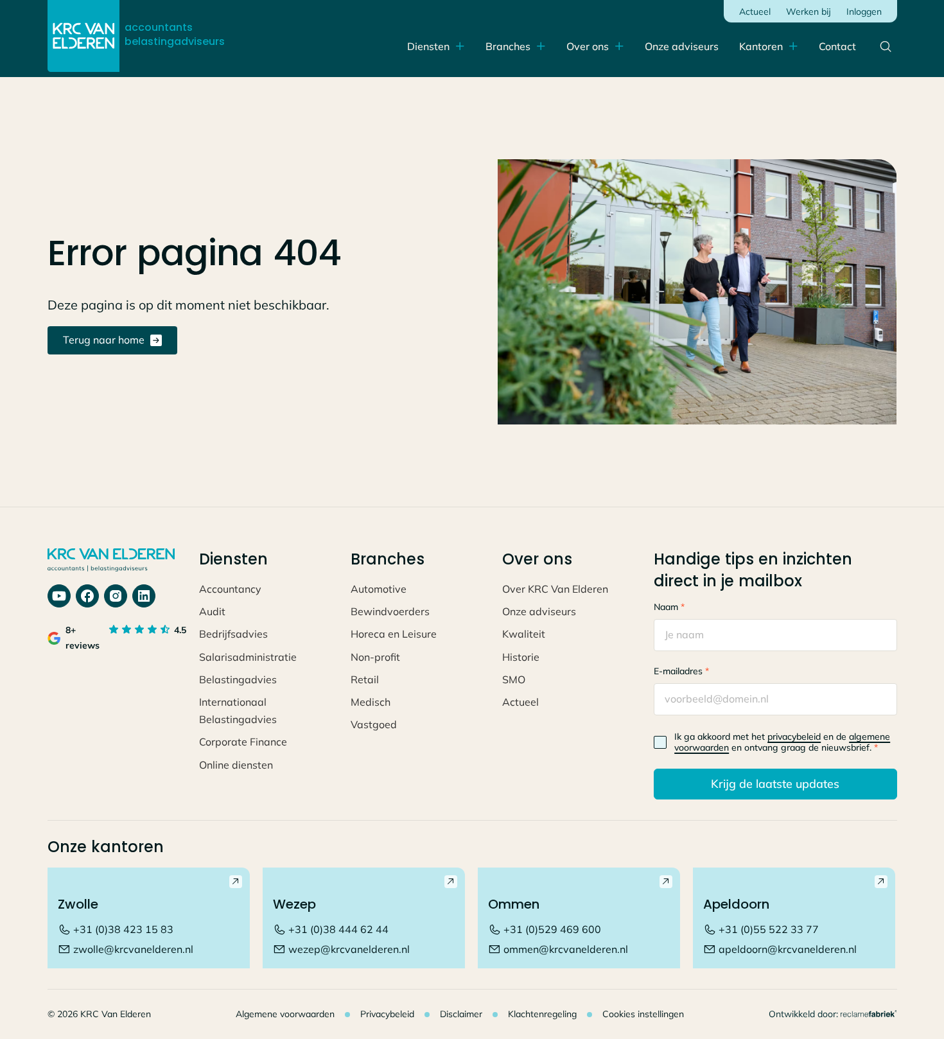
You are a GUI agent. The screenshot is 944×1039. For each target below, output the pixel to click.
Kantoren (761, 46)
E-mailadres (681, 671)
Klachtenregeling (542, 1014)
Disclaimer (461, 1014)
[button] (768, 46)
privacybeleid (794, 736)
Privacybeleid (387, 1014)
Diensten (428, 46)
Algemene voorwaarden (285, 1014)
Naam (669, 606)
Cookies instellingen (643, 1014)
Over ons (587, 46)
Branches (507, 46)
